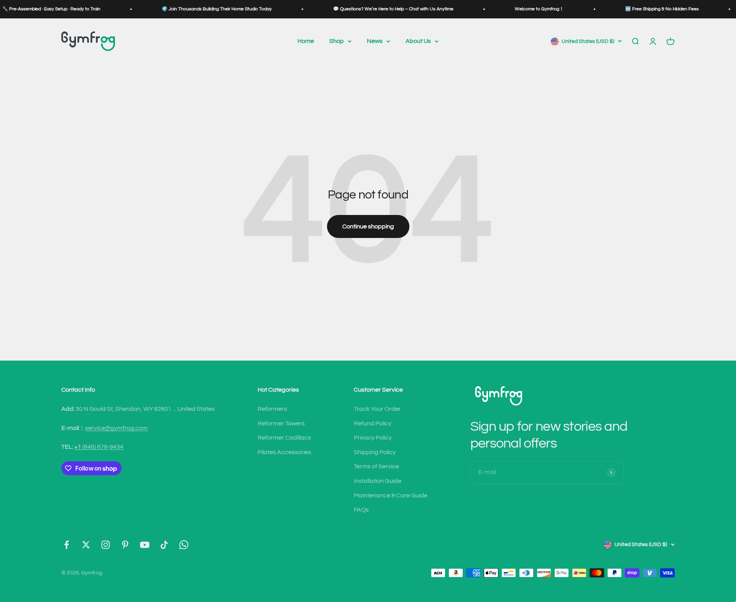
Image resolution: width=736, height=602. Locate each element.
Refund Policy (372, 423)
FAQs (361, 510)
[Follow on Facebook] (66, 545)
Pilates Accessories (284, 452)
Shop (336, 41)
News (375, 41)
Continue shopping (368, 226)
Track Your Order (377, 409)
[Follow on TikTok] (164, 545)
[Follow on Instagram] (105, 545)
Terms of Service (376, 466)
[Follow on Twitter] (86, 545)
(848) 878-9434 (98, 447)
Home (305, 41)
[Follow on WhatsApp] (184, 545)
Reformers (272, 409)
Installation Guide (377, 481)
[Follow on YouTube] (145, 545)
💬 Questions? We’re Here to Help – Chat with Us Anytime (378, 9)
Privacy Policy (373, 438)
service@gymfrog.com (116, 428)
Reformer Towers (281, 423)
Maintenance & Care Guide (390, 495)
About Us (418, 41)
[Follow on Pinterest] (125, 545)
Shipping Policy (375, 452)
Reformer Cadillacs (284, 438)
